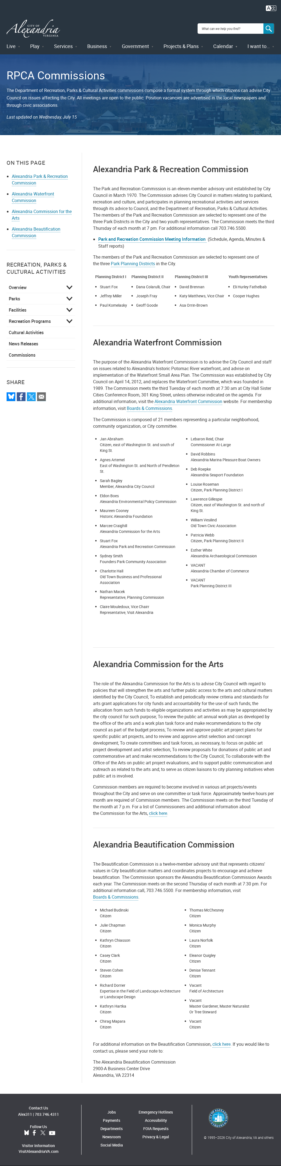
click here (158, 813)
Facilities (17, 310)
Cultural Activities (26, 332)
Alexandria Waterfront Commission (33, 197)
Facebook (34, 1133)
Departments (111, 1128)
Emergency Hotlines (156, 1112)
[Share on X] (31, 396)
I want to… (259, 46)
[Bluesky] (11, 396)
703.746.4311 (47, 1114)
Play (35, 46)
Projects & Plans (181, 46)
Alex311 (25, 1114)
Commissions (22, 355)
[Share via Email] (41, 396)
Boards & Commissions (149, 408)
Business (97, 46)
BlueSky (26, 1133)
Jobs (111, 1112)
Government (135, 46)
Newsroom (111, 1136)
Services (63, 46)
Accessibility (156, 1120)
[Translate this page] (271, 8)
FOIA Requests (155, 1128)
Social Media (111, 1145)
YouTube (52, 1133)
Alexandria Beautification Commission (36, 232)
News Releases (23, 344)
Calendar (223, 46)
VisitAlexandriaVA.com (38, 1151)
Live (11, 46)
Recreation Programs (30, 321)
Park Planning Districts (133, 264)
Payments (111, 1120)
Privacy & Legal (155, 1136)
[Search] (268, 28)
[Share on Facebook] (21, 396)
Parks (14, 299)
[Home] (33, 28)
